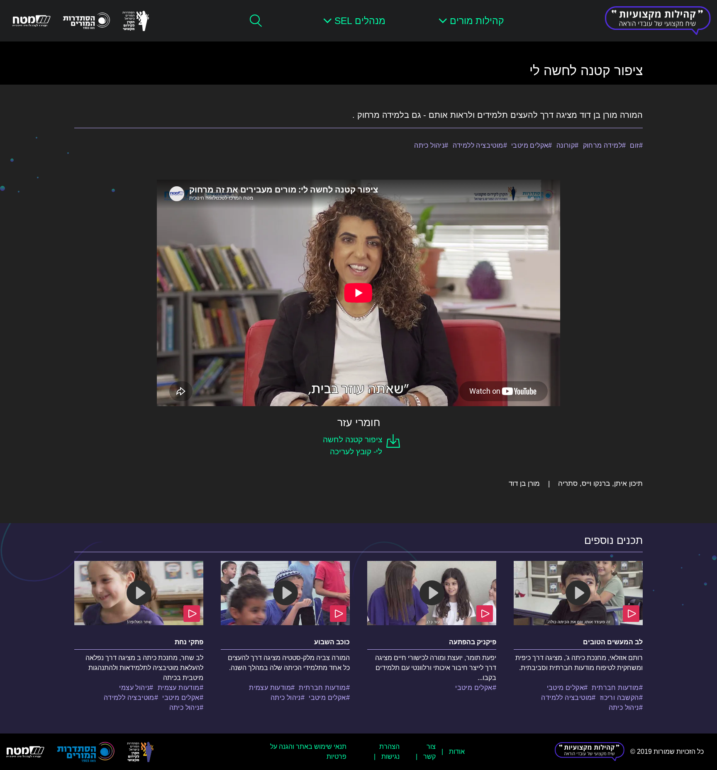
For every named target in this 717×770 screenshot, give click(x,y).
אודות (457, 751)
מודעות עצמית (270, 687)
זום (634, 145)
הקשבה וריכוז (619, 697)
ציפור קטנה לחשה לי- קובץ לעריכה (352, 445)
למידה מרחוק (602, 145)
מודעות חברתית (615, 687)
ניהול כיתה (429, 145)
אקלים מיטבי (529, 145)
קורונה (565, 145)
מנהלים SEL (359, 20)
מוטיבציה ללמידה (478, 145)
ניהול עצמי (134, 687)
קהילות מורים (477, 20)
